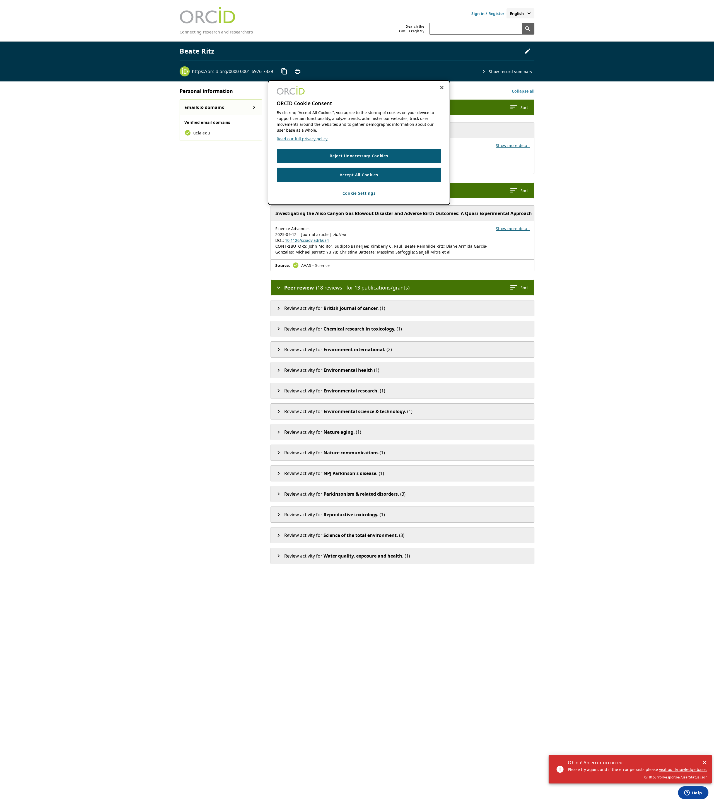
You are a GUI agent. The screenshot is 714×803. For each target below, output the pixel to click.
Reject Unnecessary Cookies (359, 155)
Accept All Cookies (359, 174)
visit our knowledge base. (683, 769)
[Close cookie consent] (442, 87)
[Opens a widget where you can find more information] (693, 793)
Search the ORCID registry (411, 28)
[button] (523, 91)
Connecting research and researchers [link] (216, 32)
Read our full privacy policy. (302, 138)
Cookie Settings (359, 193)
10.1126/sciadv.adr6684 (307, 240)
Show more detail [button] (513, 145)
